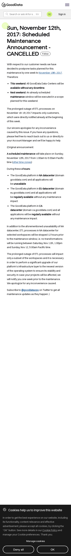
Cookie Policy (49, 530)
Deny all (18, 549)
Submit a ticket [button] (49, 14)
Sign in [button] (62, 14)
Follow (45, 54)
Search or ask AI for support (24, 14)
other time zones (22, 162)
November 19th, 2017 (50, 72)
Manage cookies (35, 541)
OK (53, 549)
